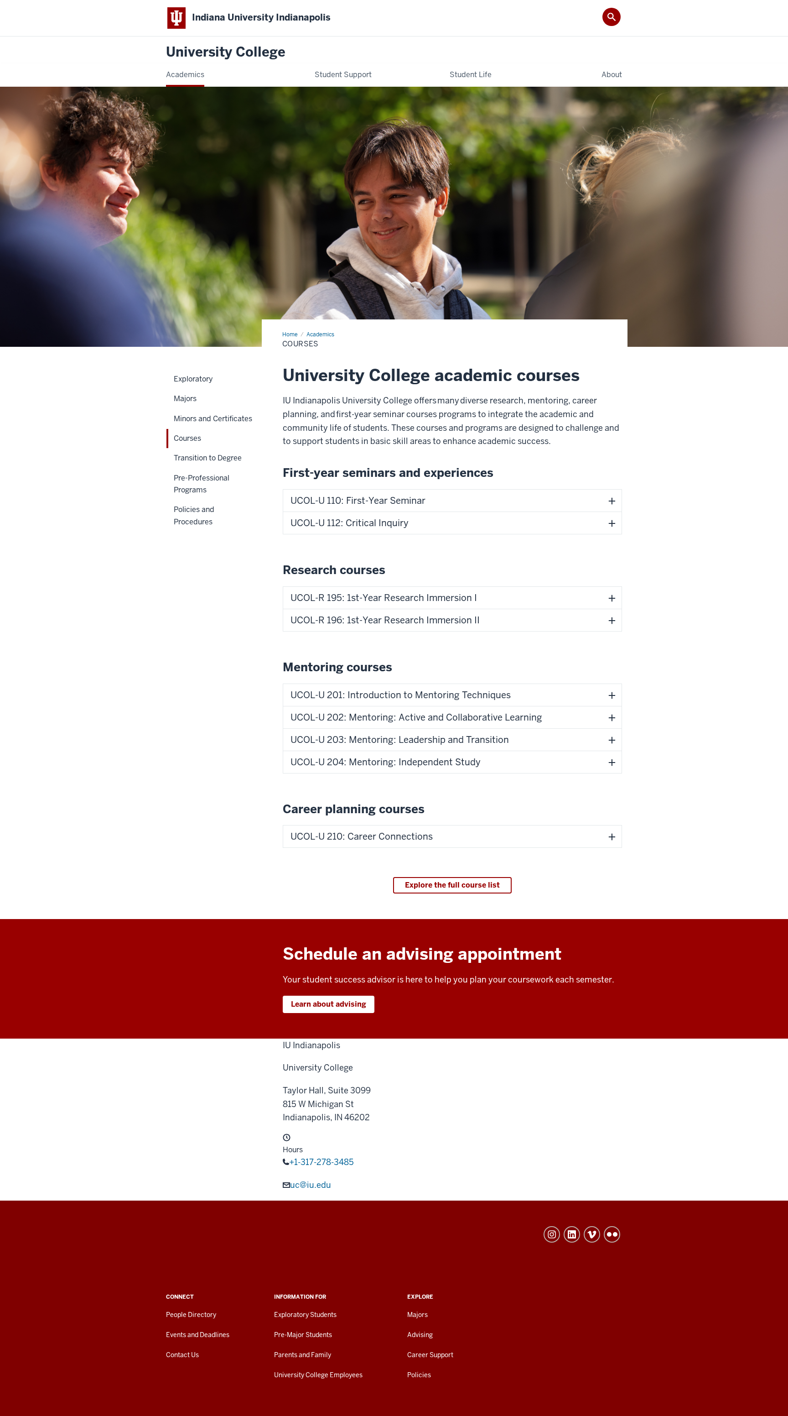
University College (225, 52)
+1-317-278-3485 (321, 1162)
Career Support (430, 1355)
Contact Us (182, 1355)
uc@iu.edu (310, 1185)
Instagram (552, 1234)
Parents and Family (302, 1355)
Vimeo (592, 1234)
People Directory (191, 1315)
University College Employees (318, 1375)
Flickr (612, 1234)
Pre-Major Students (303, 1335)
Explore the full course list (452, 885)
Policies (419, 1375)
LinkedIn (572, 1234)
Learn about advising (328, 1004)
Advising (420, 1335)
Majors (417, 1315)
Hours (293, 1150)
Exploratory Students (305, 1315)
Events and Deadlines (197, 1335)
